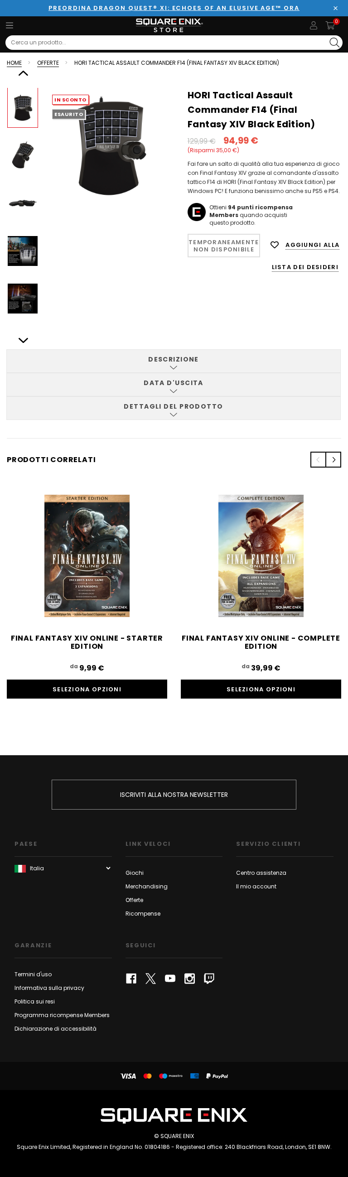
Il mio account (256, 886)
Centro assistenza (261, 873)
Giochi (135, 873)
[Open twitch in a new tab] (209, 978)
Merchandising (147, 886)
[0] (330, 25)
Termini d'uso (33, 974)
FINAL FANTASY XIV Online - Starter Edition (87, 642)
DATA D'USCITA (173, 382)
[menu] (9, 25)
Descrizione (173, 359)
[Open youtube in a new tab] (170, 978)
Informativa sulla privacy (49, 988)
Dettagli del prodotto (173, 406)
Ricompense (143, 913)
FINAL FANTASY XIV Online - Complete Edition (261, 642)
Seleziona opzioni (87, 689)
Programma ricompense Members (62, 1015)
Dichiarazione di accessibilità (55, 1028)
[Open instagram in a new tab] (189, 978)
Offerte (134, 900)
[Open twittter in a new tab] (150, 978)
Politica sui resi (34, 1001)
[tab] (173, 361)
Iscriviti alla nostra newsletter (174, 794)
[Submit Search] (335, 42)
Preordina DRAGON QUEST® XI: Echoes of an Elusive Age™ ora (174, 8)
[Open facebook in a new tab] (131, 978)
